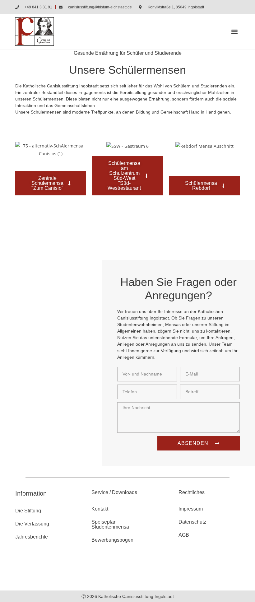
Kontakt (99, 508)
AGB (183, 535)
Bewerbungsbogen (112, 540)
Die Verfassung (32, 523)
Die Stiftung (28, 510)
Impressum (190, 508)
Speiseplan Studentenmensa (110, 524)
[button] (235, 31)
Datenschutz (192, 522)
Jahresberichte (31, 536)
